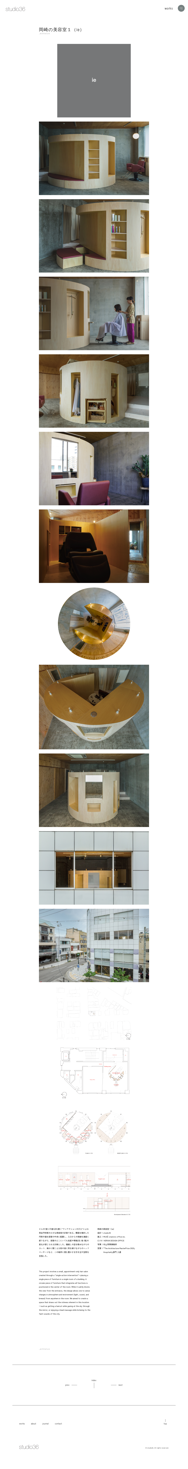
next (120, 1385)
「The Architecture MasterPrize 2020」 (119, 1248)
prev (67, 1385)
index (94, 1380)
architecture (45, 34)
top (165, 1423)
